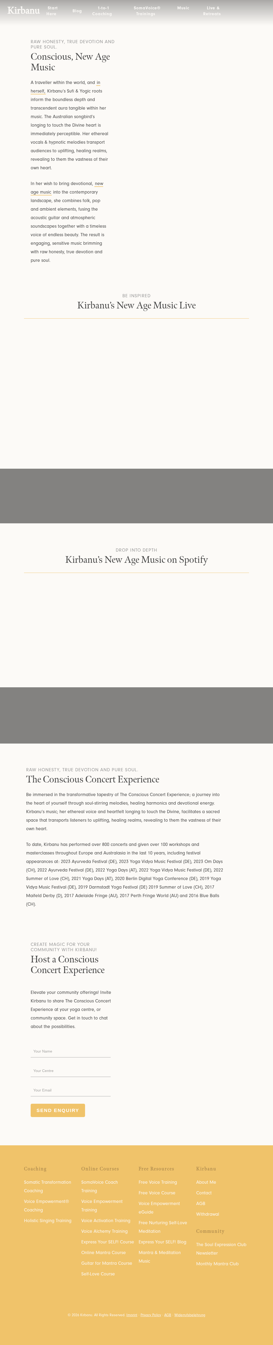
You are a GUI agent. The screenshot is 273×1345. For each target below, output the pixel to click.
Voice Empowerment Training (102, 1206)
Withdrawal (207, 1214)
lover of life (201, 712)
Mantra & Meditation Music (160, 1257)
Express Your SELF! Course (107, 1242)
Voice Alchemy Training (104, 1231)
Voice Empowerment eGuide (159, 1208)
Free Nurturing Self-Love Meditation (163, 1227)
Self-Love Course (98, 1274)
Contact (204, 1193)
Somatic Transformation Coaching (47, 1186)
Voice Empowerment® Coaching (46, 1206)
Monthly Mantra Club (217, 1264)
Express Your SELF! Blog (162, 1242)
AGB (200, 1203)
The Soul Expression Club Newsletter (221, 1249)
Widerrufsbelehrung (189, 1315)
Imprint (131, 1315)
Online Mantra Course (103, 1252)
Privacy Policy (150, 1315)
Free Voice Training (158, 1182)
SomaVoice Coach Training (99, 1186)
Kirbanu (23, 11)
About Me (206, 1182)
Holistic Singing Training (47, 1220)
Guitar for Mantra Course (106, 1263)
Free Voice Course (157, 1193)
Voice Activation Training (105, 1220)
